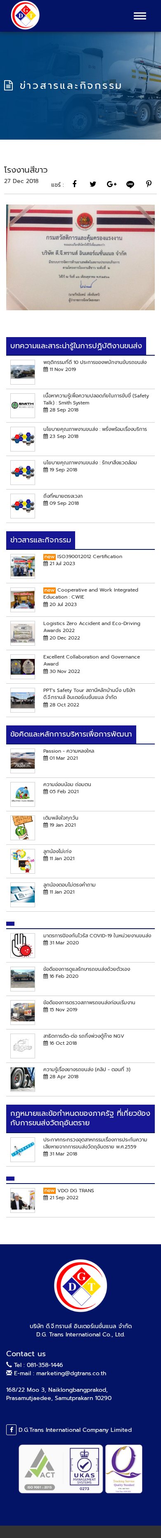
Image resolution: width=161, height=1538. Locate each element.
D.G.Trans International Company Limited (74, 1430)
